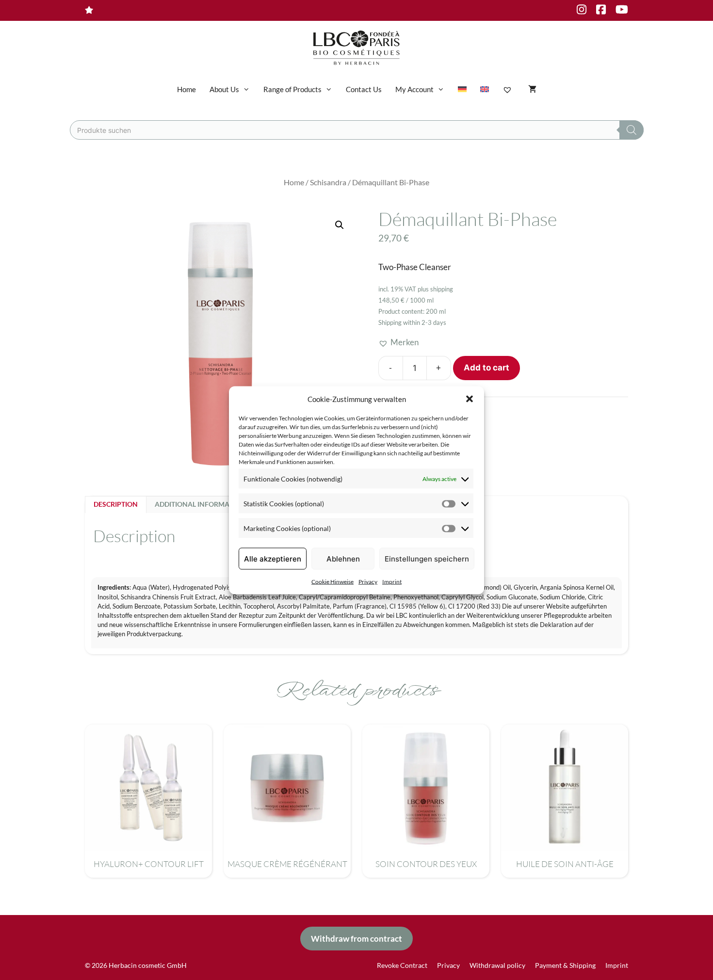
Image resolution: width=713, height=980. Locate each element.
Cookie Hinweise (332, 581)
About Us (224, 89)
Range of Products (292, 89)
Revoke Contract (402, 965)
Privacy (367, 581)
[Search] (631, 130)
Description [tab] (116, 504)
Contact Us (364, 89)
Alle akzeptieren (272, 558)
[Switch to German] (462, 89)
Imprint (392, 581)
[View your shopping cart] (532, 89)
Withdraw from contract (356, 938)
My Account (414, 89)
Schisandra (328, 182)
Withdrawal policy (497, 965)
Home (186, 89)
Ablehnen (343, 558)
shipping (441, 289)
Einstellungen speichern (427, 558)
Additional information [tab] (200, 504)
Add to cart (486, 367)
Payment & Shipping (565, 965)
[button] (469, 398)
